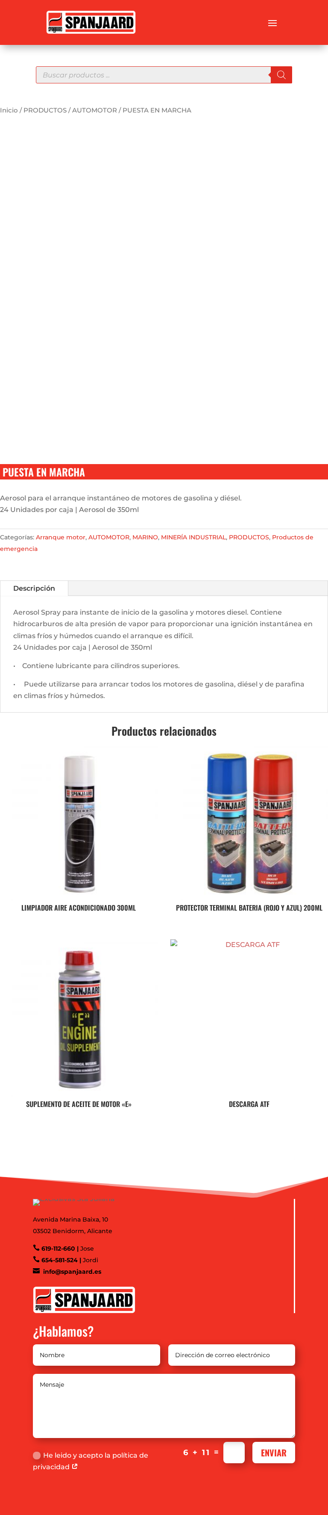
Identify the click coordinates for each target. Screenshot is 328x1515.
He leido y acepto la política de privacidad (90, 1461)
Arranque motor (60, 537)
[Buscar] (281, 74)
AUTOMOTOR (94, 110)
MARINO (145, 537)
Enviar (274, 1452)
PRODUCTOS (45, 110)
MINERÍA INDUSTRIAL (193, 537)
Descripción (34, 588)
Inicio (9, 110)
